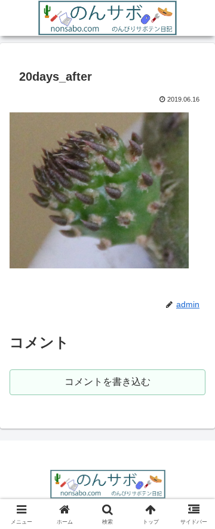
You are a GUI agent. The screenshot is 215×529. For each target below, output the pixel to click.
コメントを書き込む (107, 382)
